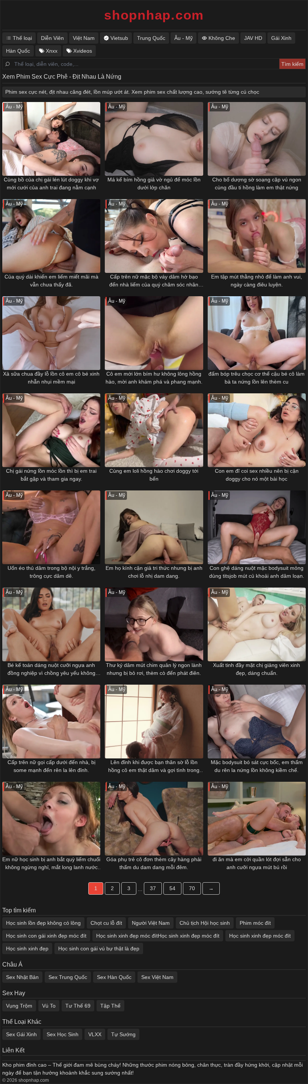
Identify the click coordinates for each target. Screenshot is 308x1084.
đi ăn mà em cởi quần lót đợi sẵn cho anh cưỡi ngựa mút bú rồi (257, 863)
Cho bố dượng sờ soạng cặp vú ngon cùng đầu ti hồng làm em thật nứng (256, 183)
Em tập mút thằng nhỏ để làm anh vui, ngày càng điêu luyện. (256, 281)
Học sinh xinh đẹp (27, 948)
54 (172, 888)
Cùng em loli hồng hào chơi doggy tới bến (153, 475)
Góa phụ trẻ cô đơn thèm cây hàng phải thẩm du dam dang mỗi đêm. (153, 863)
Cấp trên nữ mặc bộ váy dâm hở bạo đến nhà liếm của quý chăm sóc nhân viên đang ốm (153, 281)
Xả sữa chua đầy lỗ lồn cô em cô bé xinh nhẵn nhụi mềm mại (51, 378)
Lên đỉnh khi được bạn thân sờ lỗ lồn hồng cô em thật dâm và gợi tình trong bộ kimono (153, 766)
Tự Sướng (123, 1034)
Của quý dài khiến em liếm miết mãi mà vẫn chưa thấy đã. (51, 281)
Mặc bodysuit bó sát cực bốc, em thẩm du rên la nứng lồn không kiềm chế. (257, 766)
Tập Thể (110, 1006)
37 (153, 888)
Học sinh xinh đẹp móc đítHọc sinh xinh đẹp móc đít (157, 936)
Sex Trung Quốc (67, 977)
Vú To (49, 1006)
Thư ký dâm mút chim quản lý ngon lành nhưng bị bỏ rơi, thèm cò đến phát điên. (154, 669)
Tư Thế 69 (78, 1006)
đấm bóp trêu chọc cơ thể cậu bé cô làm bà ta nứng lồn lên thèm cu (256, 378)
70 (192, 888)
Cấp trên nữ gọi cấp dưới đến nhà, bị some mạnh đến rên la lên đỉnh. (51, 766)
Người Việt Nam (151, 923)
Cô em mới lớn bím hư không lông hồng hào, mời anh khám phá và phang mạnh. (154, 378)
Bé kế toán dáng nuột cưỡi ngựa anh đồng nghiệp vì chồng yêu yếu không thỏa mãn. (51, 669)
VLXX (94, 1034)
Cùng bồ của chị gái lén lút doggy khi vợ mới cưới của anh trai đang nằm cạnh (51, 183)
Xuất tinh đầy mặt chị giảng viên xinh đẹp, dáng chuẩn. (256, 669)
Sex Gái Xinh (21, 1034)
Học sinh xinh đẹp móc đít (260, 936)
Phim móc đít (255, 923)
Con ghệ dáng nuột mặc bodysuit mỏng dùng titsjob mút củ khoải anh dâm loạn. (256, 572)
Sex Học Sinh (63, 1034)
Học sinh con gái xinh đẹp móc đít (46, 936)
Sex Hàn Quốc (114, 977)
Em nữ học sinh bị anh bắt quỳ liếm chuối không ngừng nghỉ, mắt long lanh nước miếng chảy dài (51, 863)
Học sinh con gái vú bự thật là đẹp (98, 948)
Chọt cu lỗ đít (106, 923)
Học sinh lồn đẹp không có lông (43, 923)
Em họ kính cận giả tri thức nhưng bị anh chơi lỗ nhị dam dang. (154, 572)
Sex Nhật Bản (22, 977)
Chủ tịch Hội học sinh (205, 923)
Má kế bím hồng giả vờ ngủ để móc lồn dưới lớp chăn (154, 183)
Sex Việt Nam (157, 977)
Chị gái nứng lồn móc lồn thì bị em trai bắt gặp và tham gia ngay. (51, 475)
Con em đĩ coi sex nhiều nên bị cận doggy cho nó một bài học (257, 475)
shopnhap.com (154, 15)
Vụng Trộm (19, 1006)
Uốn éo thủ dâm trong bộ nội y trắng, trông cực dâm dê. (51, 572)
